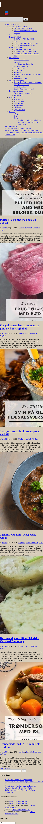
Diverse (12, 112)
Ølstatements (18, 103)
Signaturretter (18, 95)
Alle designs (18, 99)
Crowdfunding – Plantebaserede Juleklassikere (26, 133)
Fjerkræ (21, 228)
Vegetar (3, 336)
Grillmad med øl (19, 68)
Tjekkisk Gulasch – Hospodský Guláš (18, 788)
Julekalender (13, 35)
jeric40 (4, 228)
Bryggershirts (18, 105)
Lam (27, 752)
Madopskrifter (14, 58)
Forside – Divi (10, 135)
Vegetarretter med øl (21, 66)
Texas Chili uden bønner (18, 801)
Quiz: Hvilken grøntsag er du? (24, 45)
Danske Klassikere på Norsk (24, 89)
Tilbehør (35, 439)
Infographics (18, 114)
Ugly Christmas (19, 110)
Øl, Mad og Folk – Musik (18, 26)
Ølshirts (12, 97)
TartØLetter (18, 70)
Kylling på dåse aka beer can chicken (27, 74)
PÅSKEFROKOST (20, 78)
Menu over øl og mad (12, 24)
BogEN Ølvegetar (11, 126)
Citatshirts (17, 108)
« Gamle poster (5, 768)
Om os (16, 118)
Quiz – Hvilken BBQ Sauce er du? (26, 43)
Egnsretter (17, 62)
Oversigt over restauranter (23, 93)
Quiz (15, 41)
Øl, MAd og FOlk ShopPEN (24, 39)
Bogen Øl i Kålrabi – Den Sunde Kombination (21, 130)
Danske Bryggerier (16, 47)
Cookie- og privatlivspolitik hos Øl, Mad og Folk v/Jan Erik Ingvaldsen (29, 122)
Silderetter (17, 72)
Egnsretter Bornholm (25, 64)
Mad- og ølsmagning (16, 81)
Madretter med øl (31, 333)
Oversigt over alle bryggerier (24, 49)
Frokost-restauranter (16, 91)
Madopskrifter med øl (21, 60)
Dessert (21, 333)
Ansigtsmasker (19, 101)
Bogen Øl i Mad (15, 37)
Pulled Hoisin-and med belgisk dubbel (18, 780)
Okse (41, 543)
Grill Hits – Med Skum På (23, 29)
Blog (15, 116)
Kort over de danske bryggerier (25, 51)
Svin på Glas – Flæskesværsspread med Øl (20, 786)
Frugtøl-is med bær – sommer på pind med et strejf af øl (19, 327)
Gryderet (28, 228)
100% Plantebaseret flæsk (21, 810)
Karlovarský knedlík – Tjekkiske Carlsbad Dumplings (19, 640)
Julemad (17, 76)
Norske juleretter (20, 87)
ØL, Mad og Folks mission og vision (18, 128)
